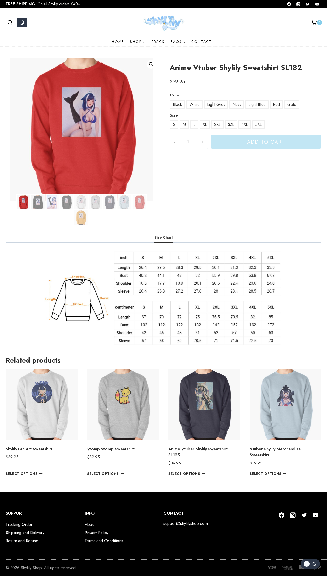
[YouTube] (317, 4)
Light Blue (256, 104)
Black (177, 104)
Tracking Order (19, 524)
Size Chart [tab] (163, 237)
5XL (258, 124)
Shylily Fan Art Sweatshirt (29, 449)
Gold (291, 104)
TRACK (158, 41)
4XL (245, 124)
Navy (236, 104)
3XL (231, 124)
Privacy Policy (96, 532)
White (194, 104)
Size (174, 115)
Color (175, 95)
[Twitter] (308, 4)
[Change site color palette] (22, 23)
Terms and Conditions (104, 541)
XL (205, 124)
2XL (217, 124)
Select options (22, 473)
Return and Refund (22, 541)
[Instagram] (298, 4)
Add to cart (266, 141)
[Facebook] (289, 4)
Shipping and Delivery (25, 532)
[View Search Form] (10, 22)
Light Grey (216, 104)
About (90, 524)
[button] (151, 64)
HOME (118, 41)
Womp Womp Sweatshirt (111, 449)
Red (276, 104)
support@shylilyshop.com (186, 523)
